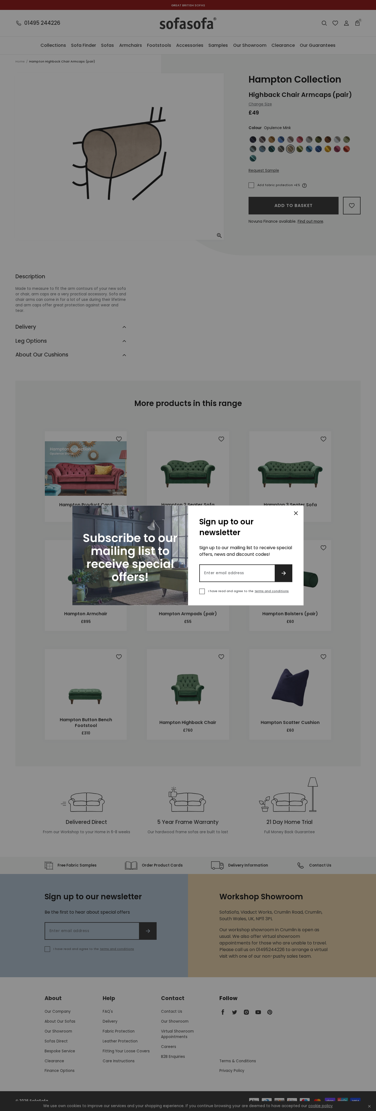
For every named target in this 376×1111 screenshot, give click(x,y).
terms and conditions (272, 591)
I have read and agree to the (248, 591)
